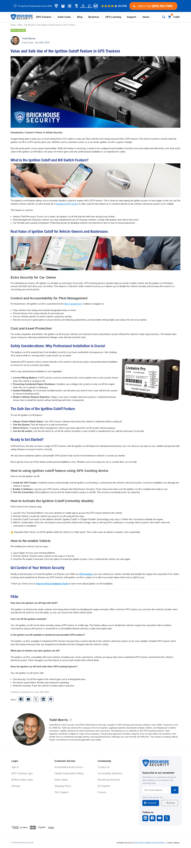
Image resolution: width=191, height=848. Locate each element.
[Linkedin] (43, 699)
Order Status (61, 779)
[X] (35, 699)
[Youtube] (159, 818)
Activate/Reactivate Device (68, 767)
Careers (102, 792)
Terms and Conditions (143, 843)
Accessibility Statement (110, 773)
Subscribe (174, 790)
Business (171, 803)
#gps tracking (18, 30)
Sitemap (15, 786)
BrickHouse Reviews (109, 779)
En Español (104, 786)
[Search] (163, 17)
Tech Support (61, 792)
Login (176, 17)
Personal (152, 803)
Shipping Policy (62, 786)
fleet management (73, 303)
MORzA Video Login (22, 779)
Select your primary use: (153, 797)
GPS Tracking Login (22, 773)
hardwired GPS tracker (67, 204)
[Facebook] (21, 699)
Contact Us (104, 767)
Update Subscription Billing (68, 773)
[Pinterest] (50, 699)
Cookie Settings (173, 843)
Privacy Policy (158, 843)
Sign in (15, 767)
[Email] (28, 699)
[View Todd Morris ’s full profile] (71, 720)
